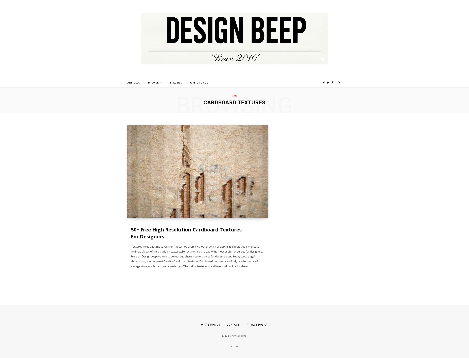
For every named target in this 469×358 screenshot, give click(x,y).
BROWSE (153, 82)
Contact (233, 324)
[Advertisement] (306, 180)
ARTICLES (133, 82)
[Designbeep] (234, 39)
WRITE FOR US (199, 82)
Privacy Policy (257, 324)
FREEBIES (176, 82)
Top (236, 346)
